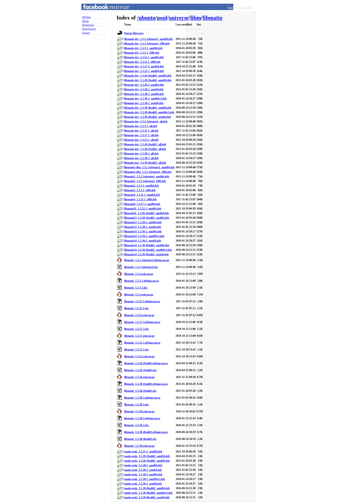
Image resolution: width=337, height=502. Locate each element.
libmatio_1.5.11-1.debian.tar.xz (142, 301)
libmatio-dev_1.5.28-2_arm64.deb (143, 89)
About (85, 20)
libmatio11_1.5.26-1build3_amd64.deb (146, 213)
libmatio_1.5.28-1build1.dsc (140, 390)
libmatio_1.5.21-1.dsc (136, 349)
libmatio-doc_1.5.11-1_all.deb (141, 130)
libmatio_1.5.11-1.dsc (136, 308)
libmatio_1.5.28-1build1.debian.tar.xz (146, 384)
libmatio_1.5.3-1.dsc (136, 287)
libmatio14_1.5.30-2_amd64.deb (143, 231)
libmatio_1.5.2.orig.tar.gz (138, 274)
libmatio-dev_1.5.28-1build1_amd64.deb (147, 80)
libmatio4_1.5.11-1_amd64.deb (142, 194)
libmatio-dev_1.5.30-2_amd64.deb (144, 94)
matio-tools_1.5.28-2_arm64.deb (143, 470)
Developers (88, 24)
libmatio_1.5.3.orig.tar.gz (138, 294)
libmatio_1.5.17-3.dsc (136, 329)
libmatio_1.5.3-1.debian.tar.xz (141, 280)
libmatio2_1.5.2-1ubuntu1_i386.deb (145, 181)
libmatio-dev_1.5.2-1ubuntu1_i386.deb (147, 43)
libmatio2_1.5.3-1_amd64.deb (141, 185)
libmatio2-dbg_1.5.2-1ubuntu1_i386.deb (147, 172)
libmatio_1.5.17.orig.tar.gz (139, 335)
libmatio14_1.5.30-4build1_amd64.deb (146, 245)
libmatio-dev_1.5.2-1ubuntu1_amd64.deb (148, 39)
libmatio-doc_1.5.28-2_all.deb (141, 153)
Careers (86, 32)
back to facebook (240, 7)
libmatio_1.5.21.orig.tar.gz (139, 356)
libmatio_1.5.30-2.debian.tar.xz (142, 418)
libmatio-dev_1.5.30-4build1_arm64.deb (147, 117)
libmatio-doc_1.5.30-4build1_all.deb (145, 162)
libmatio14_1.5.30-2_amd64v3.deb (144, 236)
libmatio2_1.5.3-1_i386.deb (140, 190)
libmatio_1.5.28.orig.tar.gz (139, 411)
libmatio (212, 18)
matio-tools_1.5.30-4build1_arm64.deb (146, 497)
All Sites (86, 17)
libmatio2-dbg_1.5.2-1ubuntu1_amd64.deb (149, 167)
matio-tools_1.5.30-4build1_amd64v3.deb (148, 492)
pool (162, 18)
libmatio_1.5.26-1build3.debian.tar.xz (146, 363)
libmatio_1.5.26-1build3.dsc (140, 370)
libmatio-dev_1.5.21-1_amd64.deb (144, 71)
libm (195, 18)
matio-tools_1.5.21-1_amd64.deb (143, 451)
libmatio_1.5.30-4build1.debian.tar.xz (146, 432)
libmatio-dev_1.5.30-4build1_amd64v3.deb (149, 112)
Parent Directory (134, 33)
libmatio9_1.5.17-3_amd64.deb (142, 204)
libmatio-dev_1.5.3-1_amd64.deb (143, 48)
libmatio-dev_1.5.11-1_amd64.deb (144, 57)
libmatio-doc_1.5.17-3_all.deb (141, 135)
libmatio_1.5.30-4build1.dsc (140, 439)
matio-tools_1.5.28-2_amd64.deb (143, 465)
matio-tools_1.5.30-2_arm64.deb (143, 483)
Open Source (89, 28)
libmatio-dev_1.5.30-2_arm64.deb (143, 103)
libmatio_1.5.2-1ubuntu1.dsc (141, 267)
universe (179, 18)
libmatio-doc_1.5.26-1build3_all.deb (145, 144)
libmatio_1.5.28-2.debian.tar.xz (142, 397)
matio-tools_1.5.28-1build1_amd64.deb (147, 460)
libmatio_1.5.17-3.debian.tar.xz (142, 322)
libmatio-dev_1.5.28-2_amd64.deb (144, 84)
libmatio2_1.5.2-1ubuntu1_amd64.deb (146, 176)
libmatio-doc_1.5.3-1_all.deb (140, 126)
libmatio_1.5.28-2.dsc (136, 404)
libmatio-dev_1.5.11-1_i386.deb (142, 61)
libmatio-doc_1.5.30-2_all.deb (141, 158)
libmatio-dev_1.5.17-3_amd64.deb (144, 66)
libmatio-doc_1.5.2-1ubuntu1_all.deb (146, 121)
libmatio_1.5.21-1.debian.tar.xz (142, 342)
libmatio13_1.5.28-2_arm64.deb (142, 227)
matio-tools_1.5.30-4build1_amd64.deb (147, 488)
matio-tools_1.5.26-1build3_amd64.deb (147, 456)
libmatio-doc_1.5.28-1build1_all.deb (145, 149)
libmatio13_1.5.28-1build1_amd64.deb (146, 217)
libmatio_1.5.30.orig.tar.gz (139, 445)
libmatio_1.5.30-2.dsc (136, 425)
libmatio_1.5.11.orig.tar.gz (139, 315)
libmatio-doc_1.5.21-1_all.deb (141, 139)
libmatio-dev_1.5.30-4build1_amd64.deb (147, 107)
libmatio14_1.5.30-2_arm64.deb (142, 240)
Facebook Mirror (102, 12)
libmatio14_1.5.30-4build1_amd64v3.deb (148, 249)
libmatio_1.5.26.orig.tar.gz (139, 377)
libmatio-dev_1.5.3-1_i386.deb (141, 52)
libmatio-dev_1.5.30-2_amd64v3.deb (145, 98)
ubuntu (147, 18)
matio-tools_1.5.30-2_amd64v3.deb (144, 479)
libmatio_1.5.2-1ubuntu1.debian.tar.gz (146, 260)
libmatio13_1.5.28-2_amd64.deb (143, 222)
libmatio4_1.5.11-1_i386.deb (140, 199)
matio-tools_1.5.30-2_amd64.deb (143, 474)
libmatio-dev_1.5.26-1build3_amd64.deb (147, 75)
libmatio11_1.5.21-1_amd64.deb (142, 208)
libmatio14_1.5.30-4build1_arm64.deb (146, 254)
